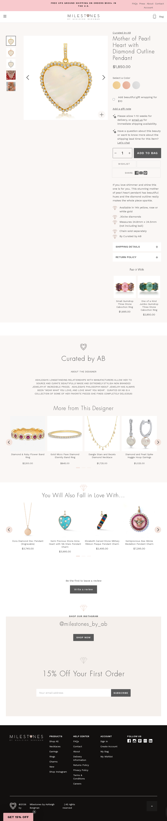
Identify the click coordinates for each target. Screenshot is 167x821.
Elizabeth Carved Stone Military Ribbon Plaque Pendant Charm (102, 542)
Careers (77, 783)
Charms (53, 761)
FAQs (135, 3)
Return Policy (126, 257)
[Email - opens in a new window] (141, 173)
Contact (159, 3)
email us (137, 119)
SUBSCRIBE (121, 693)
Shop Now (83, 637)
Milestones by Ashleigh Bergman (42, 806)
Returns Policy (81, 765)
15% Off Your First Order (83, 674)
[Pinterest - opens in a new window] (145, 173)
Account (148, 7)
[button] (18, 817)
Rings (52, 756)
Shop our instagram (83, 616)
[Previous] (9, 442)
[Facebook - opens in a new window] (136, 173)
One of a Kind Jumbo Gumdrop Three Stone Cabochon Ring (149, 305)
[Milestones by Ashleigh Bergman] (84, 17)
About (150, 3)
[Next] (158, 442)
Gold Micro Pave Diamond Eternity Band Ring (65, 456)
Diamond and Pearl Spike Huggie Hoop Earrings (139, 456)
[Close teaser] (34, 811)
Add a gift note (122, 108)
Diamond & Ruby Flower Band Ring (27, 456)
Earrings (53, 751)
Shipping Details (128, 246)
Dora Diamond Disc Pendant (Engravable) (27, 542)
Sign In (104, 741)
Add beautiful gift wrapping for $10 (137, 99)
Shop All (54, 741)
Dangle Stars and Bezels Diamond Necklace (102, 456)
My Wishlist (106, 756)
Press (142, 3)
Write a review (83, 589)
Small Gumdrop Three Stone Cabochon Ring (124, 304)
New (51, 766)
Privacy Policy (80, 770)
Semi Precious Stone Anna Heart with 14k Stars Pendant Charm (65, 544)
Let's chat (123, 142)
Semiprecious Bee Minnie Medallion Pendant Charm (139, 542)
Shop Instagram (58, 771)
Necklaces (55, 746)
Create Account (108, 746)
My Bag (104, 751)
